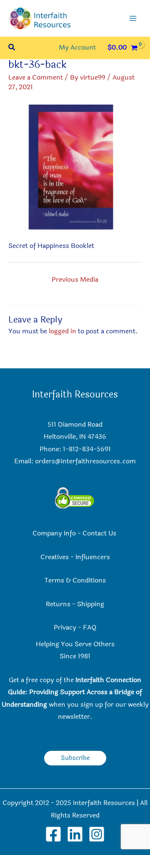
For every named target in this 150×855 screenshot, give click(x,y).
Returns (58, 604)
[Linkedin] (75, 834)
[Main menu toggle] (133, 18)
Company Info (54, 533)
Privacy (65, 627)
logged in (62, 331)
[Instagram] (96, 834)
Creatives (54, 557)
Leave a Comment (35, 77)
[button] (12, 48)
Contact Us (100, 533)
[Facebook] (53, 834)
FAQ (89, 627)
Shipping (90, 604)
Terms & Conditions (75, 580)
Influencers (92, 557)
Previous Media (75, 280)
